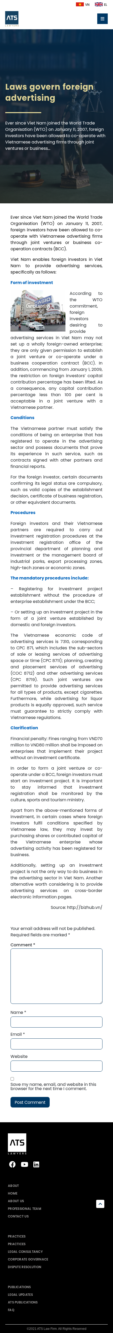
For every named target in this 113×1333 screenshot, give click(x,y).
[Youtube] (24, 1164)
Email (18, 1034)
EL (105, 4)
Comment (23, 945)
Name (18, 1012)
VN (87, 4)
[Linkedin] (36, 1164)
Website (19, 1056)
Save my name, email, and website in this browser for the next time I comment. (53, 1086)
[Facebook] (12, 1164)
